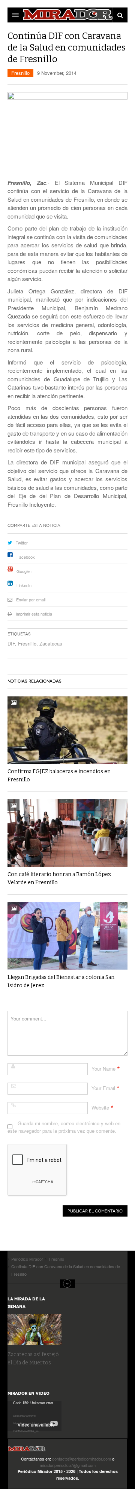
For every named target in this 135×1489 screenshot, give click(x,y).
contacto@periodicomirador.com (81, 1459)
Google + (24, 571)
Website (100, 1107)
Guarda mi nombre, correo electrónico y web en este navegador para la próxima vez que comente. (64, 1127)
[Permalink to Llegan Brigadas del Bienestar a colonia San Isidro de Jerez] (68, 936)
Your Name (104, 1068)
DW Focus (68, 14)
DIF (11, 643)
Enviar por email (30, 599)
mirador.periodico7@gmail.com (68, 1465)
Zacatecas (50, 643)
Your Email (103, 1088)
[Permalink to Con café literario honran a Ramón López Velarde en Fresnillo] (68, 833)
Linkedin (24, 585)
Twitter (22, 543)
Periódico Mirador (26, 1451)
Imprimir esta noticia (34, 614)
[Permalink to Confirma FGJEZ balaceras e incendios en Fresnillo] (68, 730)
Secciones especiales (67, 1283)
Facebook (25, 557)
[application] (35, 1416)
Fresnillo (20, 72)
